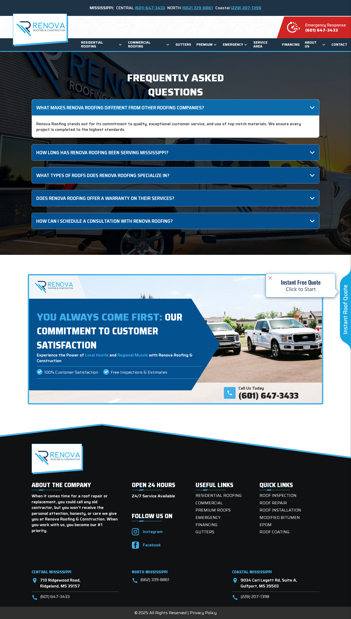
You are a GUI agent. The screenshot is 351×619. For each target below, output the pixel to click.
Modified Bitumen (280, 517)
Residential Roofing (92, 45)
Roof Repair (273, 503)
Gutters (183, 45)
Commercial (209, 503)
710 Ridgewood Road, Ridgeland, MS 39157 (56, 583)
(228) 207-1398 (246, 8)
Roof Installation (280, 510)
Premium (204, 45)
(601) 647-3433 (150, 8)
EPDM (266, 524)
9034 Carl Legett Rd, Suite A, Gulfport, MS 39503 (264, 583)
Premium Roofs (213, 510)
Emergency (233, 45)
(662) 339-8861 (197, 8)
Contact (339, 45)
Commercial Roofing (139, 45)
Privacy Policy (203, 613)
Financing (291, 45)
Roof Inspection (278, 495)
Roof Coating (275, 532)
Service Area (260, 45)
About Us (311, 45)
